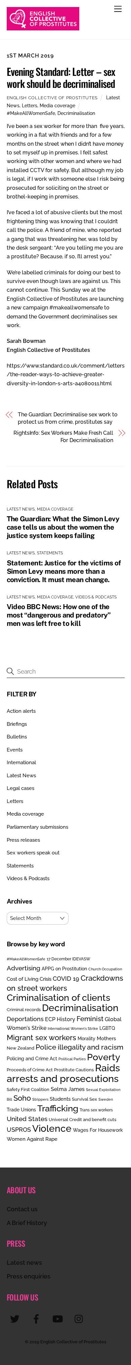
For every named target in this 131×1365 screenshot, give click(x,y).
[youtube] (59, 1318)
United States (27, 1118)
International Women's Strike (73, 1028)
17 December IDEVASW (68, 959)
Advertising (23, 968)
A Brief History (27, 1222)
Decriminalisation (76, 113)
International (21, 763)
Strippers (40, 1099)
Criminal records (24, 1009)
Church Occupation (105, 969)
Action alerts (21, 711)
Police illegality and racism (79, 1047)
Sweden (105, 1099)
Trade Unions (21, 1109)
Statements (50, 553)
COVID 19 (66, 978)
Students (60, 1099)
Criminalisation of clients (58, 997)
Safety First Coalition (28, 1089)
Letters (29, 105)
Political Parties (72, 1059)
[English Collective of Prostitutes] (43, 27)
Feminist (90, 1019)
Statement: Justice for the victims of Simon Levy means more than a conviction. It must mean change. (64, 571)
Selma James (68, 1089)
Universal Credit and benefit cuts (82, 1119)
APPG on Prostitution (64, 968)
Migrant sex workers (41, 1037)
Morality (86, 1038)
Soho (22, 1098)
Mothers (106, 1038)
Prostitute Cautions (74, 1069)
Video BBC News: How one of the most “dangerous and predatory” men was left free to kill (59, 615)
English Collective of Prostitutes (52, 97)
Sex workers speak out (33, 853)
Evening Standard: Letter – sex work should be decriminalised (62, 77)
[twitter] (16, 1318)
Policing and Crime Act (32, 1058)
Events (15, 750)
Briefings (17, 724)
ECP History (60, 1019)
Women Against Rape (32, 1139)
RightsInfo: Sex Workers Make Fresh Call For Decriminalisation (63, 436)
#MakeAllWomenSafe (31, 113)
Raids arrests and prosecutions (63, 1073)
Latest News (21, 509)
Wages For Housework (98, 1130)
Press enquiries (28, 1276)
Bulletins (17, 737)
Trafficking (57, 1108)
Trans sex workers (96, 1110)
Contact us (22, 1209)
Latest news (24, 1262)
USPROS (19, 1129)
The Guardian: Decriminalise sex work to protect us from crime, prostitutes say (68, 418)
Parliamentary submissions (37, 827)
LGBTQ (107, 1028)
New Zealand (20, 1048)
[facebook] (37, 1318)
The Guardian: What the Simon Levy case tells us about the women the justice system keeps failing (63, 527)
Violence (52, 1128)
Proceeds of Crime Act (30, 1069)
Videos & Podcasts (96, 597)
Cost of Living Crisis (29, 979)
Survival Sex (84, 1099)
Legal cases (20, 788)
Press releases (23, 840)
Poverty (103, 1057)
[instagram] (80, 1318)
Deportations (25, 1018)
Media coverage (57, 105)
